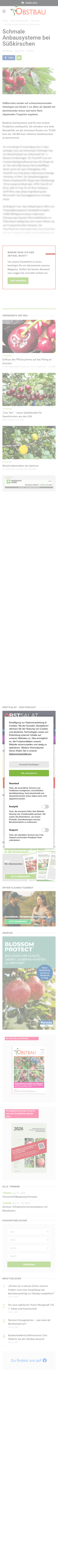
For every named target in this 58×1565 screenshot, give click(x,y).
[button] (29, 764)
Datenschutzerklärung (20, 754)
